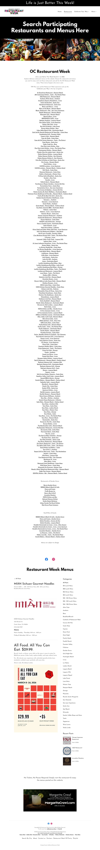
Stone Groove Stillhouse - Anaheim (50, 396)
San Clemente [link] (67, 700)
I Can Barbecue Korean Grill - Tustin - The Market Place (50, 235)
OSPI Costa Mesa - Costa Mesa (50, 322)
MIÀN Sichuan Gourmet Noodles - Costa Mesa (50, 287)
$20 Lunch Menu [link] (68, 589)
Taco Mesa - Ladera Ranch (50, 408)
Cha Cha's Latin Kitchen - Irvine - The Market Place (50, 148)
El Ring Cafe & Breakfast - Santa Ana (50, 176)
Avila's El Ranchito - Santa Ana (50, 102)
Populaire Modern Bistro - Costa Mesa (50, 346)
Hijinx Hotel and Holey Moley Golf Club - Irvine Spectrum (50, 229)
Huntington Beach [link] (68, 656)
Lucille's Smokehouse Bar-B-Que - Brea (50, 263)
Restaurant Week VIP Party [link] (62, 838)
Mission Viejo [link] (67, 684)
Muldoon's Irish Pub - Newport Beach (50, 299)
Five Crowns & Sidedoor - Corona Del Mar (50, 190)
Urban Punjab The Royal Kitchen (50, 503)
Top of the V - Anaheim (50, 449)
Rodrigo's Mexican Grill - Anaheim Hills (50, 362)
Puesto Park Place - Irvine (50, 356)
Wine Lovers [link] (66, 724)
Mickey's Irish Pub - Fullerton (50, 289)
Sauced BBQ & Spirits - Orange (49, 378)
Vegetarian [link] (66, 721)
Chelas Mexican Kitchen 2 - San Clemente (50, 158)
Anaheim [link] (65, 610)
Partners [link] (49, 838)
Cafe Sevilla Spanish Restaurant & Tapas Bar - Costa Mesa (50, 132)
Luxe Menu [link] (66, 681)
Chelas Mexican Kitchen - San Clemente (50, 156)
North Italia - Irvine (50, 307)
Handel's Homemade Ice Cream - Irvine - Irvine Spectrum (50, 527)
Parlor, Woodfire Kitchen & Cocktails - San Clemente (50, 334)
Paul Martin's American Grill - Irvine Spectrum (50, 336)
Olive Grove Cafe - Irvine (49, 318)
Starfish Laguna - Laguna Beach (50, 392)
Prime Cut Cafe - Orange (50, 350)
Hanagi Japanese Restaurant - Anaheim (50, 215)
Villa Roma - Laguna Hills (50, 455)
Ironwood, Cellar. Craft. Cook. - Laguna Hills (50, 239)
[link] (14, 11)
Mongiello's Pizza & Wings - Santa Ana (50, 291)
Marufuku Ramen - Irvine (50, 279)
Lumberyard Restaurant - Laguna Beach (50, 271)
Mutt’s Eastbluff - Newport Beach (50, 301)
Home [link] (60, 11)
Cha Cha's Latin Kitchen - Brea (50, 146)
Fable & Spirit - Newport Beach (50, 182)
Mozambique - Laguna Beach (50, 297)
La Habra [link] (66, 663)
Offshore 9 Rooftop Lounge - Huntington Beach (50, 314)
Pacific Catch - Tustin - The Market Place (50, 326)
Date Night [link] (66, 635)
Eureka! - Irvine (50, 180)
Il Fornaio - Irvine (50, 237)
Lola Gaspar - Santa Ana (50, 257)
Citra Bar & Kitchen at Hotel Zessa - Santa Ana (50, 160)
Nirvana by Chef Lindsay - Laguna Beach (50, 305)
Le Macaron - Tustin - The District (50, 533)
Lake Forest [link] (66, 678)
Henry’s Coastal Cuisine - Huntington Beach (50, 223)
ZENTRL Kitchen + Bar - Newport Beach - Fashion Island (50, 473)
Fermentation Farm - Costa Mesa (50, 186)
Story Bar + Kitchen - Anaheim (50, 398)
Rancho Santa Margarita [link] (70, 697)
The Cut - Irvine (50, 433)
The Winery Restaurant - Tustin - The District (50, 443)
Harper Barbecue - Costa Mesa (50, 219)
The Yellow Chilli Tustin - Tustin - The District (50, 445)
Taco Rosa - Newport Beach (50, 418)
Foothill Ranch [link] (67, 641)
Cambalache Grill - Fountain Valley (50, 134)
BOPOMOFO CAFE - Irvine (50, 118)
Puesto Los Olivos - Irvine (50, 354)
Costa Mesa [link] (66, 626)
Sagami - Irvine (50, 372)
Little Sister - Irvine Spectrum (50, 255)
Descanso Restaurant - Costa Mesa (50, 172)
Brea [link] (64, 613)
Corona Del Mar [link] (68, 623)
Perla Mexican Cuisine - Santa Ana (50, 340)
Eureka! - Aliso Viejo (50, 178)
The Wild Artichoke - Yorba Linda (50, 439)
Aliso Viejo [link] (66, 607)
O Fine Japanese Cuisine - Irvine (50, 311)
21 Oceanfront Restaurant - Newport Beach (50, 92)
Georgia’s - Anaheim (50, 199)
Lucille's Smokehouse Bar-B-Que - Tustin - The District (50, 269)
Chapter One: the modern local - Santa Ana (50, 152)
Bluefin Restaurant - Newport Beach (50, 112)
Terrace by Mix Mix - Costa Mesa (50, 422)
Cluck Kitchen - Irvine (50, 164)
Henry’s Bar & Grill (50, 493)
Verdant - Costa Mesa (50, 453)
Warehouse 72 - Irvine (50, 459)
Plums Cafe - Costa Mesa (50, 344)
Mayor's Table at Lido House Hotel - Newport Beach (50, 281)
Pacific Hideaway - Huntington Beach (50, 328)
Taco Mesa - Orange (50, 412)
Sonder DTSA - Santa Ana (50, 388)
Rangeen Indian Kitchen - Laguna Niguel (50, 358)
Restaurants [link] (68, 11)
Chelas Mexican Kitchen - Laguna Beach (50, 154)
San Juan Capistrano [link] (69, 703)
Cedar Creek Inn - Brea (50, 144)
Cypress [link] (65, 629)
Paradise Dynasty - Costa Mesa (50, 332)
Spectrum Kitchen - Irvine (50, 390)
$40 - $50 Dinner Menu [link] (70, 604)
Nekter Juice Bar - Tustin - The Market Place (50, 534)
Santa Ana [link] (66, 706)
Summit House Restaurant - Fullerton (50, 400)
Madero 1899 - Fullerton (50, 275)
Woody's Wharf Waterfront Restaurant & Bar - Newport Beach (50, 469)
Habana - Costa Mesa (50, 209)
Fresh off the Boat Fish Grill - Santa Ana (50, 196)
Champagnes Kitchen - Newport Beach (49, 150)
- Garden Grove (57, 309)
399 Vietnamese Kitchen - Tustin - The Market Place (50, 94)
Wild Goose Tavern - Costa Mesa (50, 465)
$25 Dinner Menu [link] (68, 592)
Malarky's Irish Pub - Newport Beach (50, 277)
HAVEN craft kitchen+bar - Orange (50, 221)
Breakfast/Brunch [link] (68, 616)
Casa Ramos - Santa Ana (50, 142)
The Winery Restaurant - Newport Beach (50, 441)
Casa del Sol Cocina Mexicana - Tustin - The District (50, 140)
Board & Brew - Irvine (50, 116)
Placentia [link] (66, 693)
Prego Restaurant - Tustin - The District (50, 348)
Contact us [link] (41, 838)
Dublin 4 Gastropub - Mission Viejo (50, 174)
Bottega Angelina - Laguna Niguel (50, 120)
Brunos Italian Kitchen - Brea (50, 128)
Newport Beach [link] (67, 687)
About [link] (35, 838)
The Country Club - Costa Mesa (50, 429)
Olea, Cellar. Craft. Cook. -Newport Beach (50, 316)
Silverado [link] (66, 712)
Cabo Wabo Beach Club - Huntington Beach (50, 130)
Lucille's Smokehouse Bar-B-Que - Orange (50, 267)
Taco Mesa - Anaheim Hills (50, 404)
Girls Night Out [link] (67, 653)
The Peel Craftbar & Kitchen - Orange (50, 435)
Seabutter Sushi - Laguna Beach (50, 382)
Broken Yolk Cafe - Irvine (50, 124)
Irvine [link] (64, 660)
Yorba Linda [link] (66, 727)
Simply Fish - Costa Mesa (50, 386)
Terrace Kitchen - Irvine (50, 423)
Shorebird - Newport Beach (50, 384)
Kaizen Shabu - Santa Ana (50, 245)
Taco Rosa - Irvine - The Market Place (50, 416)
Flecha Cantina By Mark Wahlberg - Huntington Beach (49, 192)
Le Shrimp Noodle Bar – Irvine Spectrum (50, 249)
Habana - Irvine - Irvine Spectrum (50, 211)
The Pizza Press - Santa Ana (50, 437)
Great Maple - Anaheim (50, 203)
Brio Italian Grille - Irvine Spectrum (49, 122)
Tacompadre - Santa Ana (50, 420)
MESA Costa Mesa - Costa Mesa (50, 285)
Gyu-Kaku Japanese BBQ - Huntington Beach (49, 207)
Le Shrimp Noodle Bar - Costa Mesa (50, 247)
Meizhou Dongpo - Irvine (50, 283)
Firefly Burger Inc (50, 491)
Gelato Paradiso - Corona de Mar (50, 521)
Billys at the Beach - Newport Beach (50, 108)
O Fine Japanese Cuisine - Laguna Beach (50, 312)
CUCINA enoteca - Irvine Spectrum (50, 166)
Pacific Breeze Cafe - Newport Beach (50, 324)
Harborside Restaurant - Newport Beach (50, 217)
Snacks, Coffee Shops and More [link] (72, 715)
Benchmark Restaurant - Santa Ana (50, 104)
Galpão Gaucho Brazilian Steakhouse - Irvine (49, 198)
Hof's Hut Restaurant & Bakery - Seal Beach (50, 231)
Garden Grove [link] (67, 650)
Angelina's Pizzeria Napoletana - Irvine (50, 100)
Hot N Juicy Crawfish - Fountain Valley (50, 233)
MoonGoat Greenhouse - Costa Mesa (50, 293)
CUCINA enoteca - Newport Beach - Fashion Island (50, 168)
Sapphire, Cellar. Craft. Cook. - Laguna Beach (50, 376)
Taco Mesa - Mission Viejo (50, 410)
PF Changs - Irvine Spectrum (49, 342)
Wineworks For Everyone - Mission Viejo (50, 467)
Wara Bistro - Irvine (50, 461)
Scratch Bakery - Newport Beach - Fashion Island (50, 380)
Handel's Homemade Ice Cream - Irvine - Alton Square (50, 525)
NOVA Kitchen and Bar (45, 309)
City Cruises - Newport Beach (50, 162)
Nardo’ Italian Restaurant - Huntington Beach (50, 303)
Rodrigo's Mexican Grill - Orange (50, 366)
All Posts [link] (65, 582)
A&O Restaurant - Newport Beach (50, 96)
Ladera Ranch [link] (67, 666)
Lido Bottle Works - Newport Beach (49, 251)
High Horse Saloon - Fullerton (50, 227)
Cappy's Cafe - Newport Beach (50, 136)
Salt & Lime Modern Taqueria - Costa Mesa (50, 374)
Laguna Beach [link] (67, 669)
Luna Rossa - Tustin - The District (50, 273)
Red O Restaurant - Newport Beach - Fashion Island (50, 360)
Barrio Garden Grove (50, 485)
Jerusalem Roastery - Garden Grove (50, 531)
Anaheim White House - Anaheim (50, 98)
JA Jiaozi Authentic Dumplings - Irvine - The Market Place (50, 243)
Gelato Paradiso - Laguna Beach (50, 523)
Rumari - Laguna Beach (50, 370)
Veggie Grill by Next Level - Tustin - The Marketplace (50, 451)
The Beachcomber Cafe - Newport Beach (50, 425)
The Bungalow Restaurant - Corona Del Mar (50, 427)
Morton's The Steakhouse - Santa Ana (50, 295)
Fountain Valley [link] (67, 644)
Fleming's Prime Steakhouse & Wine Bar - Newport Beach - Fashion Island (50, 194)
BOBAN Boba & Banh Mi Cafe (50, 487)
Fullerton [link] (65, 647)
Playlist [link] (75, 838)
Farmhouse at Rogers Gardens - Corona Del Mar (50, 184)
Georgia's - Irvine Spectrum (50, 201)
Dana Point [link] (66, 632)
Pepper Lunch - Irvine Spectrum (50, 338)
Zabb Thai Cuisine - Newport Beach (50, 471)
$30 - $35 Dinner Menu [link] (70, 598)
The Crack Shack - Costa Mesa (50, 431)
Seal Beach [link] (66, 709)
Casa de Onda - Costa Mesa (49, 138)
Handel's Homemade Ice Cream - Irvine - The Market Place (50, 529)
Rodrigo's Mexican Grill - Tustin (50, 368)
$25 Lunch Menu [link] (68, 595)
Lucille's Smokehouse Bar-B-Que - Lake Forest (50, 265)
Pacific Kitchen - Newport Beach (50, 330)
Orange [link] (65, 690)
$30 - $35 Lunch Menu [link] (69, 601)
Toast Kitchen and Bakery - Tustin (50, 447)
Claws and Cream (50, 489)
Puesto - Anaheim (50, 352)
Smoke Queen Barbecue (50, 501)
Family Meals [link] (67, 638)
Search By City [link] (27, 838)
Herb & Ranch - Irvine (50, 225)
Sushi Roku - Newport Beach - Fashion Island (50, 402)
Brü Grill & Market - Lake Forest (50, 126)
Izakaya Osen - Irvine (50, 241)
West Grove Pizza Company (50, 505)
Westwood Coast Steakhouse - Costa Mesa (50, 463)
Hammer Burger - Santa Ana (50, 213)
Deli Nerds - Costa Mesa (50, 170)
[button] (81, 12)
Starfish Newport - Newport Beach (50, 394)
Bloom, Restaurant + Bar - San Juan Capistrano (50, 110)
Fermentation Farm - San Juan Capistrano (50, 188)
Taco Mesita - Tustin (50, 414)
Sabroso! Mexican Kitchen (50, 499)
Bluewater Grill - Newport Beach (50, 114)
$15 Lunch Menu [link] (68, 586)
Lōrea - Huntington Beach (50, 261)
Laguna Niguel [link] (67, 675)
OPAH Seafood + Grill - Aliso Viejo (50, 320)
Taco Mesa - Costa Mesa (50, 406)
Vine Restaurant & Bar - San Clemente (49, 457)
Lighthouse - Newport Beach (50, 253)
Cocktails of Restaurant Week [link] (72, 619)
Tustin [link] (64, 718)
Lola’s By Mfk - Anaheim (50, 259)
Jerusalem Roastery (50, 495)
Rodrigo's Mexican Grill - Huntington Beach (50, 364)
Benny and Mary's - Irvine (50, 106)
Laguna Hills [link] (67, 672)
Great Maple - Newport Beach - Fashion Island (50, 205)
